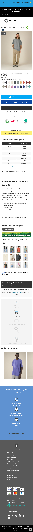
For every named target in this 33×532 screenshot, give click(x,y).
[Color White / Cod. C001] (3, 82)
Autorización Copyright (13, 470)
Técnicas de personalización (14, 461)
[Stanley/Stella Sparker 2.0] (16, 50)
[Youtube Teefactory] (9, 515)
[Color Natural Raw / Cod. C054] (12, 82)
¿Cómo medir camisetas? (8, 166)
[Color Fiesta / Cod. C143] (24, 82)
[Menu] (2, 20)
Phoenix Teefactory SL (18, 526)
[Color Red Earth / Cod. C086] (27, 82)
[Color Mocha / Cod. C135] (6, 86)
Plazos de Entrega (11, 457)
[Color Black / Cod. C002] (6, 82)
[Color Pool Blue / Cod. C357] (29, 86)
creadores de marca (7, 219)
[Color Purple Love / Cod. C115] (15, 86)
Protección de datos (12, 477)
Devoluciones (10, 459)
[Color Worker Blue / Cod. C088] (24, 86)
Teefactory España (6, 526)
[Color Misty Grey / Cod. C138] (18, 82)
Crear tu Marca (8, 229)
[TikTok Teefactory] (9, 518)
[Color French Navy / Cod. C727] (21, 86)
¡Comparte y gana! (12, 520)
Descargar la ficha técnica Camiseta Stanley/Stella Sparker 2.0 (15, 273)
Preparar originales (12, 463)
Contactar (5, 14)
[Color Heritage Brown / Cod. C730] (29, 82)
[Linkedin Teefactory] (23, 515)
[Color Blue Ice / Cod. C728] (27, 86)
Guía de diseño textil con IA (13, 465)
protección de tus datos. (16, 435)
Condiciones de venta (12, 482)
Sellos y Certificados (12, 468)
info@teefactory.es (17, 292)
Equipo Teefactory (11, 500)
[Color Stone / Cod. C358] (3, 86)
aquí (30, 2)
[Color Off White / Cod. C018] (9, 82)
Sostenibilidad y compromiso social (15, 502)
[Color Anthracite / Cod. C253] (15, 82)
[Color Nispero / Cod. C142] (21, 82)
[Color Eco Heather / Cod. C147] (9, 86)
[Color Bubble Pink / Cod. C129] (12, 86)
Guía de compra (11, 455)
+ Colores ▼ (16, 90)
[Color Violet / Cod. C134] (18, 86)
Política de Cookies (11, 479)
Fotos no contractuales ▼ (16, 130)
